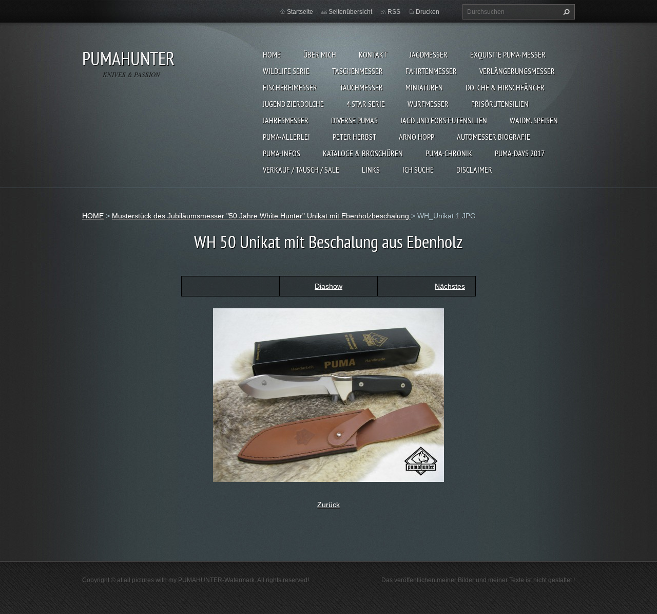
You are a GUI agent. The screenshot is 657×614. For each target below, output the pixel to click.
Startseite (300, 11)
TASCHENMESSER (357, 71)
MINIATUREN (424, 87)
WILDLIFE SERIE (286, 71)
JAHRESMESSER (285, 120)
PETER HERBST (354, 137)
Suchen (565, 12)
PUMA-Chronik (449, 153)
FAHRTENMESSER (431, 71)
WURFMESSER (428, 104)
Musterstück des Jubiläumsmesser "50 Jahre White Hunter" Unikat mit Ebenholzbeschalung (261, 216)
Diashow (328, 286)
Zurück (328, 504)
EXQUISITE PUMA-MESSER (508, 54)
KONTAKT (373, 54)
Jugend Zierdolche (293, 104)
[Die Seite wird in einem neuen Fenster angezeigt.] (328, 394)
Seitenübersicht (350, 11)
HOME (272, 54)
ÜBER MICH (319, 54)
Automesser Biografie (493, 137)
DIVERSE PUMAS (354, 120)
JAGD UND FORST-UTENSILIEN (443, 120)
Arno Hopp (416, 137)
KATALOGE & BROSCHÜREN (363, 153)
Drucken (427, 11)
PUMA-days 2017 (520, 153)
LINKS (371, 169)
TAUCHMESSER (361, 87)
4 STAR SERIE (365, 104)
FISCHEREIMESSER (290, 87)
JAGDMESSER (429, 54)
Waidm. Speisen (534, 120)
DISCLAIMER (474, 169)
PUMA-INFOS (281, 153)
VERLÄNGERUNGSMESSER (517, 71)
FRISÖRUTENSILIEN (500, 104)
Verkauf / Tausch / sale (301, 169)
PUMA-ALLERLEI (286, 137)
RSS (394, 11)
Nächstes (450, 286)
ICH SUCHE (418, 169)
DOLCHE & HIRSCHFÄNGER (505, 87)
